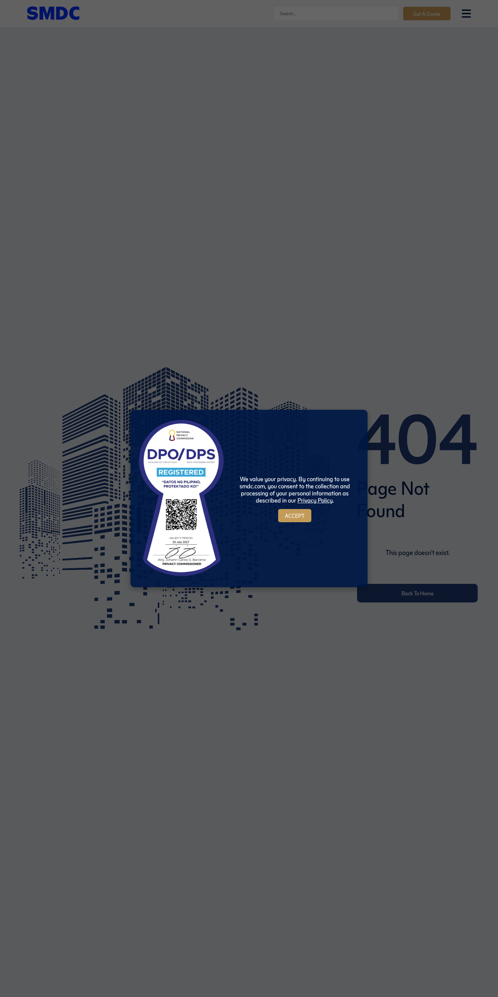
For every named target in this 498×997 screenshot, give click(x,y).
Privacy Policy (315, 500)
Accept (295, 515)
